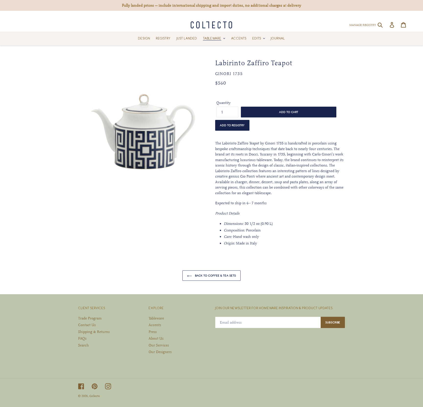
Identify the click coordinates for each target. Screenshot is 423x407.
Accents (155, 325)
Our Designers (160, 352)
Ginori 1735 (229, 73)
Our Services (159, 345)
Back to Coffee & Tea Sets (215, 275)
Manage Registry (362, 25)
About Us (156, 338)
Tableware (156, 318)
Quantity (223, 103)
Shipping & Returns (94, 332)
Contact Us (87, 325)
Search (83, 345)
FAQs (82, 338)
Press (153, 332)
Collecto (94, 396)
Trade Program (90, 318)
